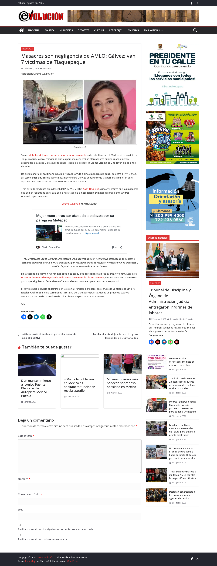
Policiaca (133, 30)
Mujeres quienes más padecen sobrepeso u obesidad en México (122, 383)
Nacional (34, 30)
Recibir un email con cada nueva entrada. (43, 539)
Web (20, 509)
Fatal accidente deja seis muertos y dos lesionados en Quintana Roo (115, 335)
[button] (161, 30)
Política (49, 30)
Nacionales (27, 49)
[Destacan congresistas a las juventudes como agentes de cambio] (156, 497)
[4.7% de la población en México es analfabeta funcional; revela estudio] (80, 356)
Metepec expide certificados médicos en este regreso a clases (181, 362)
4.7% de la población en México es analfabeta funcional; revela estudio (79, 385)
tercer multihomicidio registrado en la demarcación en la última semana (62, 277)
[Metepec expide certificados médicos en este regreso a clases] (156, 364)
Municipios (66, 30)
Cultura (99, 30)
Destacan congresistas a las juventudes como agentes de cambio (182, 495)
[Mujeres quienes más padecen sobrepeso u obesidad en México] (123, 356)
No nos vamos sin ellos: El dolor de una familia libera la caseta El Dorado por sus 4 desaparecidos (182, 453)
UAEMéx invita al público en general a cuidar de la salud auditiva (49, 335)
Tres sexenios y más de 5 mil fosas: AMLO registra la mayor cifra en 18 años (182, 475)
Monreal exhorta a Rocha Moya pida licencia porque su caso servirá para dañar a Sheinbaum (182, 406)
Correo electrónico (30, 494)
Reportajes (115, 30)
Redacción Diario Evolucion (182, 319)
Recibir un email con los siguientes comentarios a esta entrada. (56, 529)
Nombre (24, 479)
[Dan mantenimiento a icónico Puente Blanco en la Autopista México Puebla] (37, 356)
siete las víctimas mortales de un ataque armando (58, 155)
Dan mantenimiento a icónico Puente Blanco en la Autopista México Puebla (36, 388)
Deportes (83, 30)
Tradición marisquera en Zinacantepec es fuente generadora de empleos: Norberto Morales (182, 383)
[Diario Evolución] (22, 30)
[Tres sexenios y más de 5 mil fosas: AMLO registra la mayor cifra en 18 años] (156, 477)
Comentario (26, 435)
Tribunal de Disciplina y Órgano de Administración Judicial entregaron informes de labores (170, 301)
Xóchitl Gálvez (91, 188)
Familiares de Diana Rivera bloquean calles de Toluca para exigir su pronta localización (182, 429)
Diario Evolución (71, 203)
